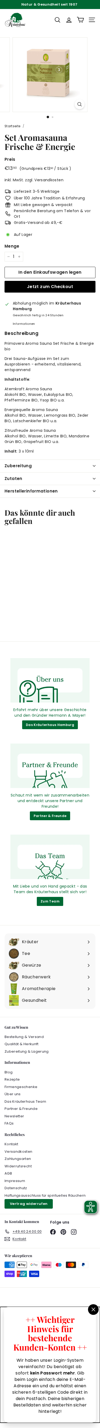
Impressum (15, 1180)
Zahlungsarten (18, 1158)
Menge (12, 246)
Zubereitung (18, 466)
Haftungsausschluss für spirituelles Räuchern (45, 1195)
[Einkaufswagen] (80, 20)
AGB (8, 1173)
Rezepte (12, 1079)
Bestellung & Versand (24, 1036)
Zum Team (50, 901)
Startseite (13, 126)
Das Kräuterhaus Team (25, 1101)
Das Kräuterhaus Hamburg (50, 725)
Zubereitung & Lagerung (27, 1051)
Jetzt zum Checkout (50, 287)
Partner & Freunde (50, 816)
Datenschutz (16, 1188)
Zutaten (13, 478)
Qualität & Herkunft (22, 1044)
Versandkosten (48, 180)
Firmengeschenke (21, 1086)
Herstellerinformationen (31, 491)
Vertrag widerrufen (28, 1203)
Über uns (13, 1094)
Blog (9, 1072)
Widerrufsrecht (18, 1166)
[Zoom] (80, 104)
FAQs (9, 1123)
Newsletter (14, 1116)
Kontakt (11, 1144)
